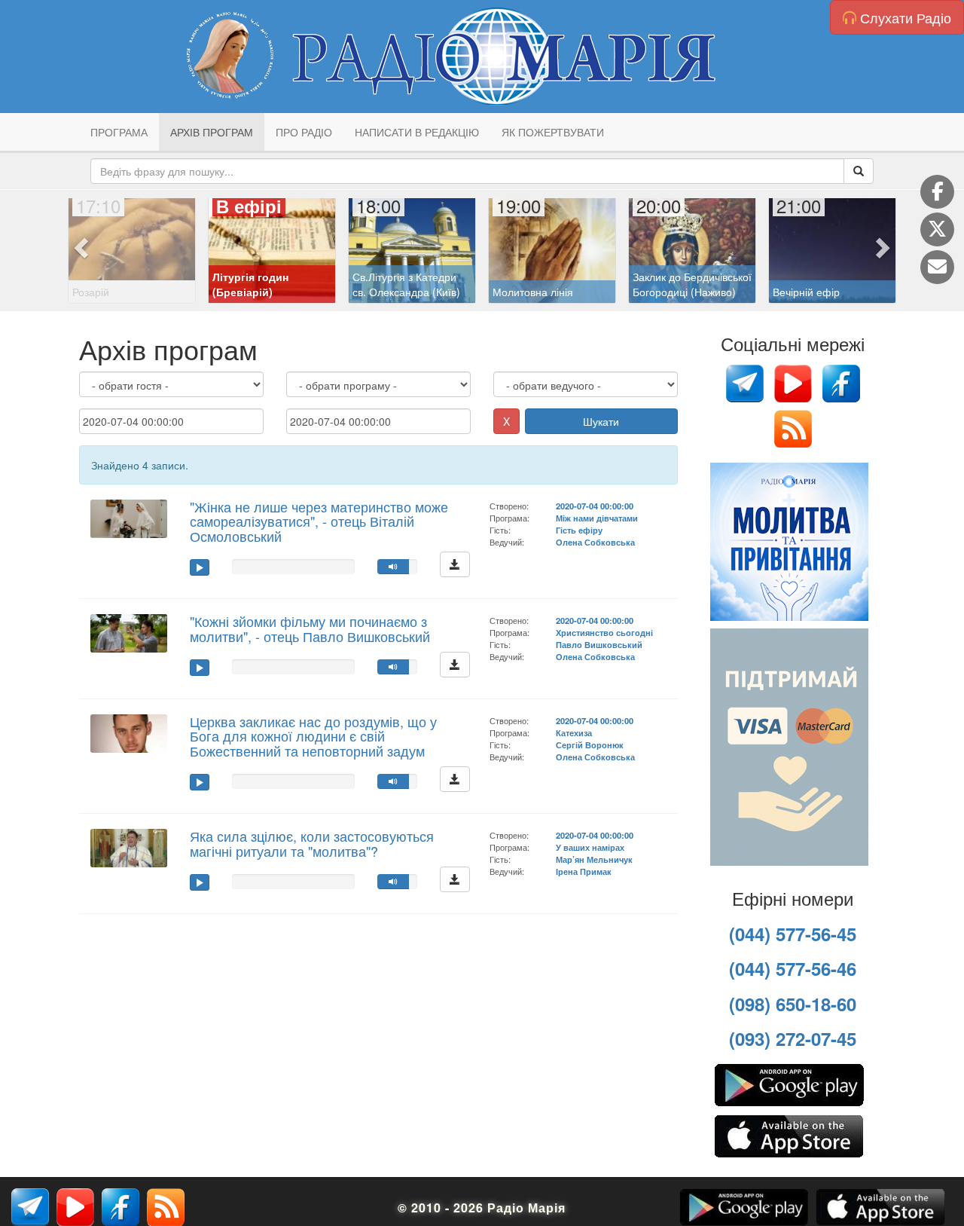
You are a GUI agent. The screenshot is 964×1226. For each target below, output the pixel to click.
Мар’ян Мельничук (594, 859)
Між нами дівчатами (597, 518)
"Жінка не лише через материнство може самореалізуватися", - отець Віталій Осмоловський (319, 521)
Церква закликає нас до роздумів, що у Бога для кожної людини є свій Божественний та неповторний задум (313, 736)
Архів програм (211, 131)
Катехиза (574, 732)
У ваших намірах (590, 847)
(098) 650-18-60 (792, 1004)
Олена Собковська (595, 542)
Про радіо (304, 131)
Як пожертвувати (553, 131)
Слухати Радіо (903, 17)
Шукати (601, 421)
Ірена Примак (584, 871)
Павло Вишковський (599, 644)
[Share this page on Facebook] (937, 192)
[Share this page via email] (937, 267)
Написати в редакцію (417, 131)
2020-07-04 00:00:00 (594, 506)
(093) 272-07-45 (792, 1038)
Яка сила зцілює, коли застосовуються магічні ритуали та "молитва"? (312, 843)
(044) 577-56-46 (792, 968)
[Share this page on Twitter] (937, 229)
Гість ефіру (579, 530)
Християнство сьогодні (604, 632)
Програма (119, 131)
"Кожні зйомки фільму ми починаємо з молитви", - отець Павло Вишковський (310, 628)
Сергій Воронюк (590, 744)
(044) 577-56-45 (792, 933)
